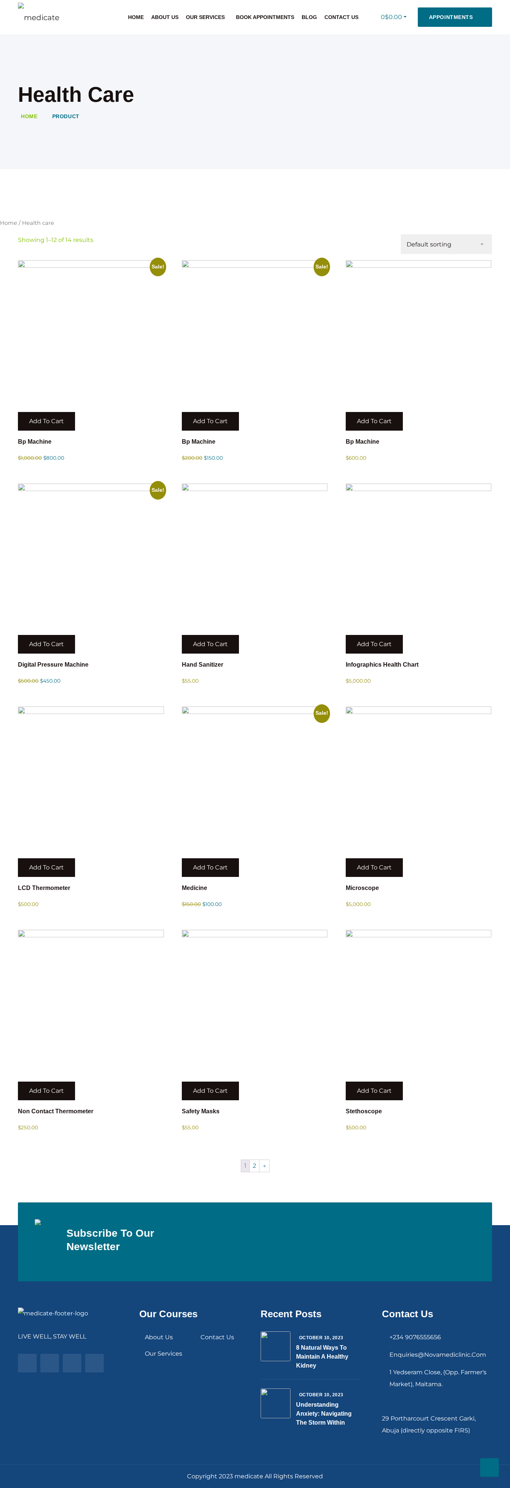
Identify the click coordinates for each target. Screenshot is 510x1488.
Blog (309, 17)
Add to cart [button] (46, 421)
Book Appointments (265, 17)
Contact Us (341, 17)
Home (136, 17)
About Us (164, 17)
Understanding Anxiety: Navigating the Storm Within (324, 1414)
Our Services (205, 17)
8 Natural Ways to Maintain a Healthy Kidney (322, 1356)
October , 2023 (321, 1337)
